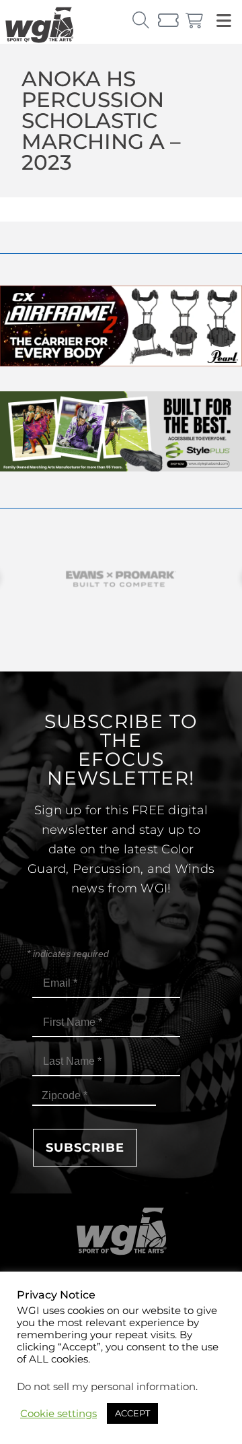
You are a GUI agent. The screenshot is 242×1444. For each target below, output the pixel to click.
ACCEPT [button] (132, 1413)
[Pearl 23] (121, 362)
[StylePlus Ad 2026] (121, 467)
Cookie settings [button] (58, 1414)
